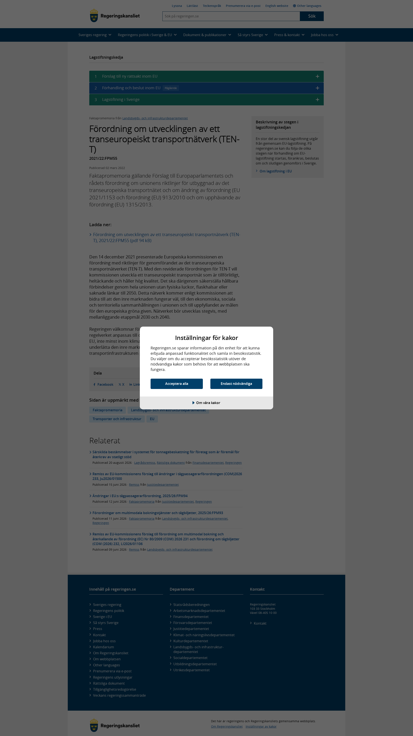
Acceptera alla (176, 383)
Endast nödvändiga (236, 383)
